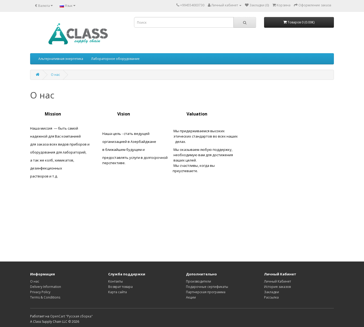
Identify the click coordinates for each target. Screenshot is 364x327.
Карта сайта (117, 292)
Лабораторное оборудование (115, 58)
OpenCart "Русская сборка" (71, 316)
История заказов (277, 286)
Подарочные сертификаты (207, 286)
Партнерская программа (205, 292)
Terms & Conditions (45, 297)
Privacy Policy (40, 292)
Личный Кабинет (277, 281)
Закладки (271, 292)
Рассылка (271, 297)
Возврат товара (120, 286)
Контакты (115, 281)
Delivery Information (45, 286)
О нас (55, 74)
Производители (198, 281)
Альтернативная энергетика (60, 58)
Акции (191, 297)
